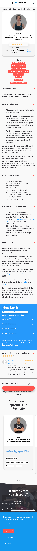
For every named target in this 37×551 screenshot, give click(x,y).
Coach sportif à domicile (21, 9)
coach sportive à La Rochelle (14, 274)
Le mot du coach (8, 243)
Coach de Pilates (21, 219)
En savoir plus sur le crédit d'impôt (14, 315)
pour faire (5, 509)
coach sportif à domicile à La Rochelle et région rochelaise (18, 439)
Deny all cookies (9, 537)
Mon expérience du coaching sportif (14, 207)
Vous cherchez (18, 501)
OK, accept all (8, 531)
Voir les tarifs (29, 51)
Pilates (25, 282)
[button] (17, 480)
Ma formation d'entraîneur (11, 175)
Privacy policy (7, 524)
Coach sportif (6, 9)
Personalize (7, 543)
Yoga (4, 284)
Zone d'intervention (9, 89)
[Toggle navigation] (3, 3)
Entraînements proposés (10, 104)
